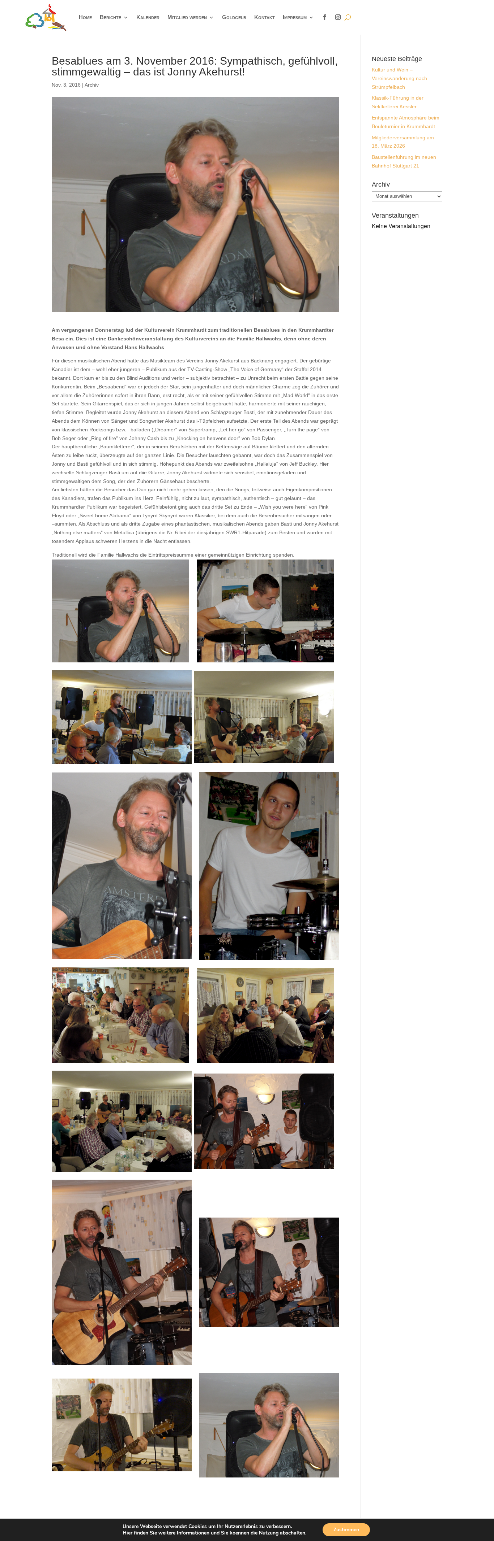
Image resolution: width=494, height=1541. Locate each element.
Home (85, 17)
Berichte (110, 17)
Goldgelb (234, 17)
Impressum (295, 17)
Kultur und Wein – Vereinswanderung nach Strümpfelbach (399, 78)
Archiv (92, 85)
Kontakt (264, 17)
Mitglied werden (187, 17)
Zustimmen (346, 1529)
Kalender (147, 17)
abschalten (292, 1533)
